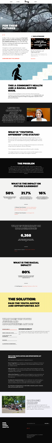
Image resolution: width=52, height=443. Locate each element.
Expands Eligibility (6, 329)
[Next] (50, 18)
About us (5, 427)
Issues (4, 424)
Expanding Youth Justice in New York (30, 286)
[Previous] (2, 18)
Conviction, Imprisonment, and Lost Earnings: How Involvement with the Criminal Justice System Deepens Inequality (25, 209)
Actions (5, 426)
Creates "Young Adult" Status (8, 332)
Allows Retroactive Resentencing (9, 343)
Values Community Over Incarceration (6, 336)
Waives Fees (4, 340)
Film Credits (40, 434)
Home (4, 423)
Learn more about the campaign (10, 58)
